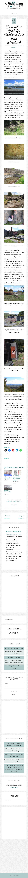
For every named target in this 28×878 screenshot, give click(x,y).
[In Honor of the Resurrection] (8, 473)
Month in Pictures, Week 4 (7, 492)
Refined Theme (14, 875)
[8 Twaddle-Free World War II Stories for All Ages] (17, 472)
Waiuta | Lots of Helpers (13, 531)
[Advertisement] (14, 717)
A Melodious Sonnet (14, 4)
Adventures (9, 501)
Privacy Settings (14, 875)
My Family (19, 501)
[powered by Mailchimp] (14, 695)
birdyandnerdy (9, 759)
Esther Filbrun (10, 743)
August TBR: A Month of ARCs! (14, 648)
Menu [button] (15, 13)
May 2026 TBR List (14, 657)
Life (14, 500)
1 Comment (14, 504)
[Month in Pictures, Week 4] (8, 487)
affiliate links (14, 787)
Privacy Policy (23, 875)
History (15, 501)
